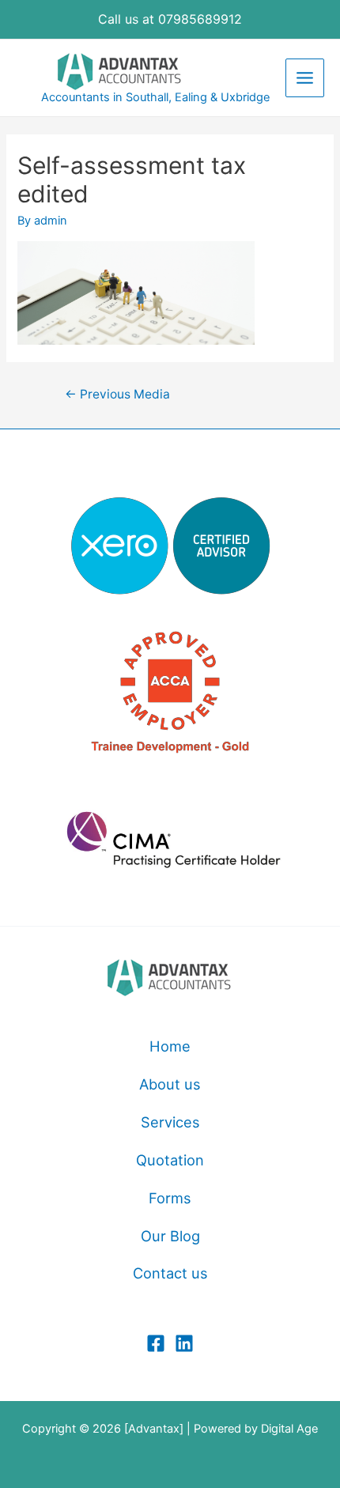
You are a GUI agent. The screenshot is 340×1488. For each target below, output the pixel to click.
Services (170, 1122)
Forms (170, 1198)
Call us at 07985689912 (170, 19)
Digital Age (289, 1429)
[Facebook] (155, 1343)
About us (170, 1084)
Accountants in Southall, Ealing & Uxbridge (155, 97)
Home (170, 1046)
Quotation (170, 1160)
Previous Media (117, 394)
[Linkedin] (184, 1343)
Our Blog (170, 1235)
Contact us (170, 1273)
